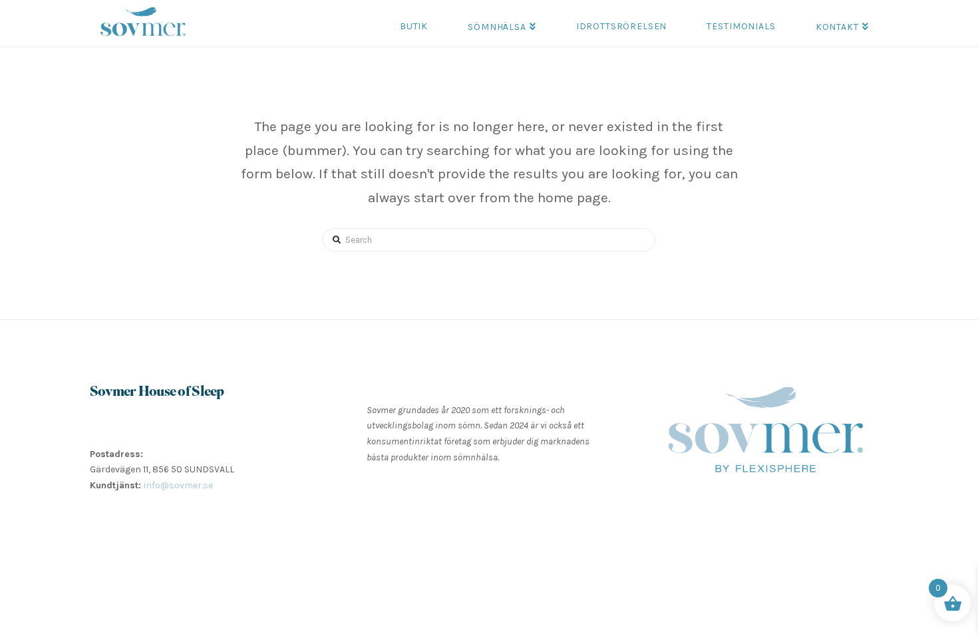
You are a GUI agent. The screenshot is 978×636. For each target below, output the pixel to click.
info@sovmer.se (178, 485)
